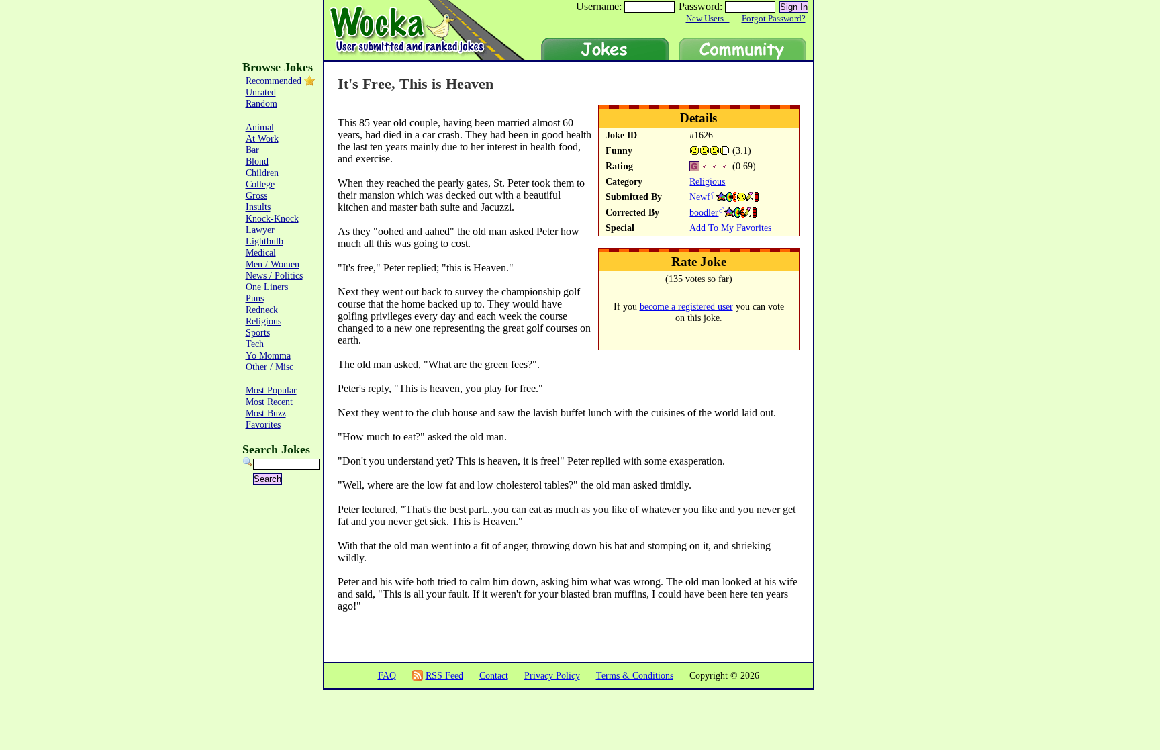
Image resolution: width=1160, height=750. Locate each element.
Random (261, 103)
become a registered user (686, 306)
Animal (260, 127)
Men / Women (272, 264)
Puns (255, 298)
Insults (258, 206)
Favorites (263, 424)
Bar (252, 149)
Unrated (261, 92)
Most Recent (269, 401)
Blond (257, 161)
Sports (258, 332)
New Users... (708, 19)
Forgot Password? (774, 19)
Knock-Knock (272, 218)
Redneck (262, 309)
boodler (703, 212)
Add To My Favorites (730, 227)
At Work (262, 138)
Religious (707, 181)
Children (262, 172)
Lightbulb (264, 241)
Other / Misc (269, 366)
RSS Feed (444, 675)
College (260, 184)
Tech (255, 343)
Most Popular (271, 390)
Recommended (273, 80)
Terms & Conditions (634, 675)
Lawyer (260, 229)
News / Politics (274, 275)
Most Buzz (266, 413)
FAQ (387, 675)
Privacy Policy (552, 675)
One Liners (267, 286)
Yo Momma (268, 355)
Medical (261, 252)
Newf (699, 196)
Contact (493, 675)
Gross (256, 195)
